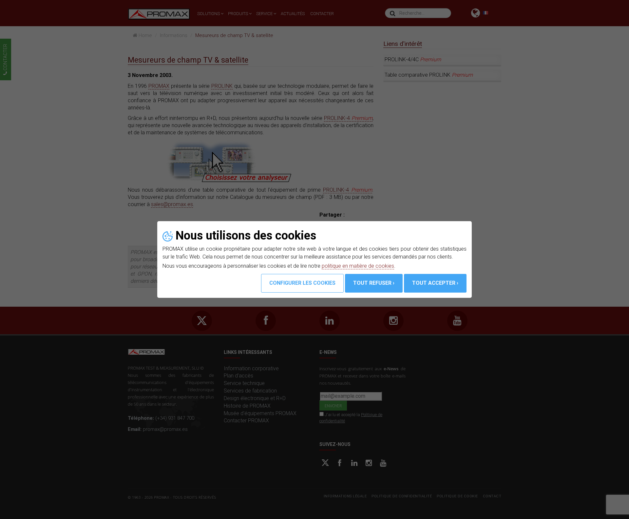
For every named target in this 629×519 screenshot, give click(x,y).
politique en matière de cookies (358, 266)
